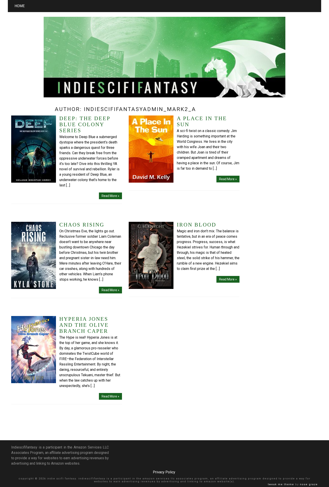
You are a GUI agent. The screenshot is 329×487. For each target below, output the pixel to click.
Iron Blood (196, 225)
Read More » (110, 196)
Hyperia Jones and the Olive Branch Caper (84, 325)
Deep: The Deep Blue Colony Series (84, 124)
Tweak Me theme (281, 484)
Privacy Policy (164, 472)
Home (20, 6)
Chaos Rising (81, 225)
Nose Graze (309, 484)
